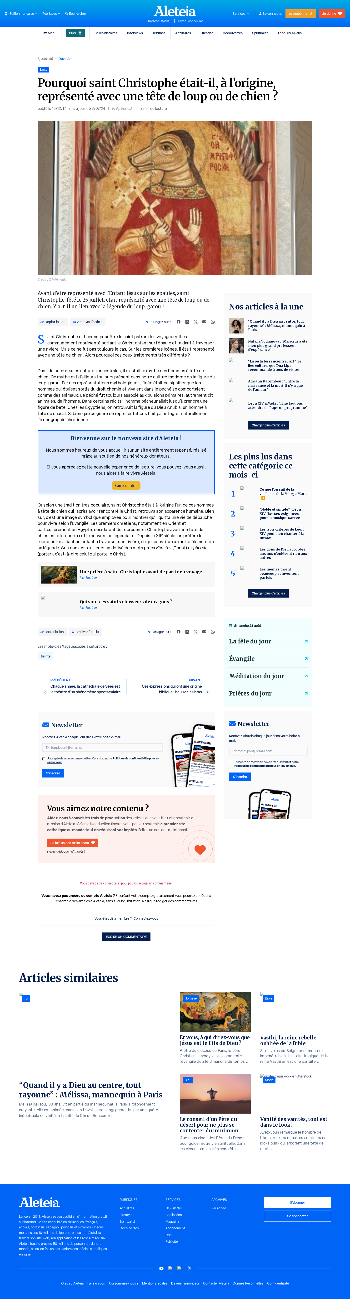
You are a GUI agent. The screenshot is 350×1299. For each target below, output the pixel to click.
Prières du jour (250, 693)
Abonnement (175, 1228)
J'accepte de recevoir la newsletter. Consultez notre (103, 760)
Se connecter (273, 13)
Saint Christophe (62, 336)
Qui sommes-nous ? (123, 1283)
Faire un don (126, 485)
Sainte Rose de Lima (190, 21)
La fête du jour (250, 641)
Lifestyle (206, 33)
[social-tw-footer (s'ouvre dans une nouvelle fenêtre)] (179, 1268)
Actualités (183, 33)
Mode (269, 1080)
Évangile (242, 658)
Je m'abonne (297, 13)
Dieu (188, 1080)
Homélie (191, 998)
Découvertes (233, 33)
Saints (45, 656)
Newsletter (173, 1208)
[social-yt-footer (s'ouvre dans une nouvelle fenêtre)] (161, 1268)
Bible (268, 998)
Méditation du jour (256, 676)
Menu (52, 33)
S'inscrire (53, 773)
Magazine (172, 1221)
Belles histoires (106, 33)
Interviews (135, 33)
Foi (26, 998)
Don (168, 1235)
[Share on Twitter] (196, 322)
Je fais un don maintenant (69, 842)
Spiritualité (260, 33)
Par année (218, 1208)
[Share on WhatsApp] (213, 322)
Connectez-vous (146, 918)
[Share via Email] (204, 322)
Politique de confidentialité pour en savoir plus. (265, 766)
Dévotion (65, 58)
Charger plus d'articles (268, 425)
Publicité (171, 1241)
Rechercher (77, 13)
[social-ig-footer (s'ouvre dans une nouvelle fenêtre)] (188, 1268)
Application (173, 1215)
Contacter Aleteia (216, 1283)
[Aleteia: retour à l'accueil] (175, 11)
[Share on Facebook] (178, 322)
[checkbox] (43, 759)
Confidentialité (278, 1283)
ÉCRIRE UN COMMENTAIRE (126, 936)
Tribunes (159, 33)
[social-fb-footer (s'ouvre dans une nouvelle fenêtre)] (170, 1268)
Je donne (329, 13)
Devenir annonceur (185, 1283)
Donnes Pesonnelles (248, 1283)
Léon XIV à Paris (290, 33)
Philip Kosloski (122, 108)
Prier (72, 33)
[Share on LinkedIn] (187, 322)
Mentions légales (154, 1283)
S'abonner (297, 1202)
